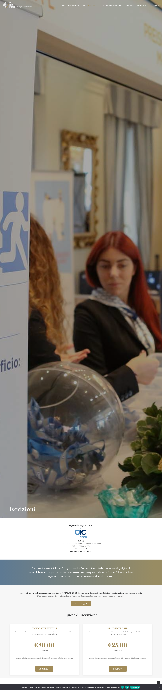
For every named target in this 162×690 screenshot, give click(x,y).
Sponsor (130, 5)
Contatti (141, 5)
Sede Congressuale (76, 5)
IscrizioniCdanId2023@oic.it (81, 551)
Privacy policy (135, 687)
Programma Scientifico (112, 5)
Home (62, 5)
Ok (122, 687)
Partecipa (92, 5)
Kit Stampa (154, 5)
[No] (160, 687)
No (127, 687)
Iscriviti (44, 669)
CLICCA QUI (81, 604)
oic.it (85, 549)
